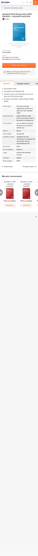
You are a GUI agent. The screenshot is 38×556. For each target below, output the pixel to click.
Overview (6, 84)
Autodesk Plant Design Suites (13, 8)
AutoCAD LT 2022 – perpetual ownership (26, 184)
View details (9, 205)
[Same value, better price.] (5, 2)
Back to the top (36, 216)
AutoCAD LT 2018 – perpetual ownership (9, 184)
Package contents (23, 84)
